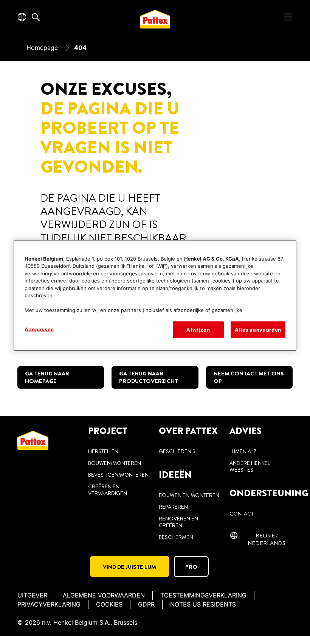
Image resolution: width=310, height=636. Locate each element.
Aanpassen (39, 329)
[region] (155, 295)
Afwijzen (198, 329)
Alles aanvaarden (258, 329)
